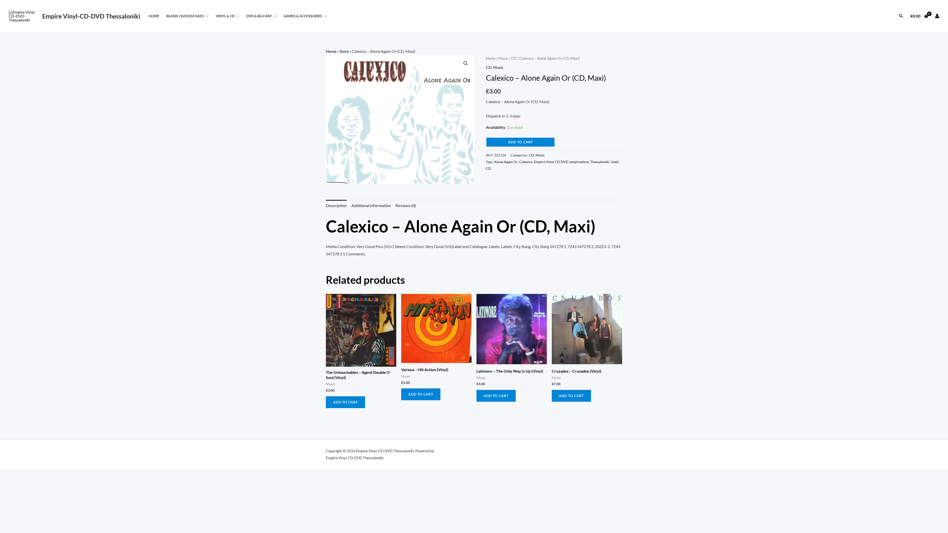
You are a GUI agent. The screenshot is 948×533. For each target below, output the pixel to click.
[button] (206, 16)
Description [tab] (336, 205)
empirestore (579, 162)
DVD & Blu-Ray (259, 16)
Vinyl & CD (225, 16)
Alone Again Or (506, 162)
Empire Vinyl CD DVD (551, 162)
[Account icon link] (937, 16)
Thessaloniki (599, 162)
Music (503, 58)
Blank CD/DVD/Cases (185, 16)
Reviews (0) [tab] (405, 205)
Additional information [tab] (371, 205)
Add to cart (520, 142)
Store (344, 51)
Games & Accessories (302, 16)
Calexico (526, 162)
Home (154, 16)
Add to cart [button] (345, 402)
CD (513, 58)
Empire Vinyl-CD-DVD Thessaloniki (91, 16)
